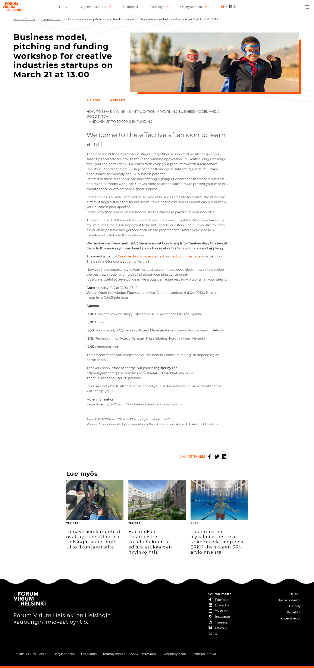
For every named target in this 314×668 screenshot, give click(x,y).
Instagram (223, 617)
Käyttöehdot (65, 654)
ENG (232, 7)
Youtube (221, 611)
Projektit (130, 7)
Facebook (209, 456)
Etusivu (63, 7)
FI (222, 7)
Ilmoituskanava (204, 654)
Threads (221, 622)
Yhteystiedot (191, 7)
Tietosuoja (89, 654)
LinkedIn (224, 456)
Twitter (217, 456)
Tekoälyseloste (114, 654)
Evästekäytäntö (173, 654)
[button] (306, 7)
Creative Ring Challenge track (142, 256)
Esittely (156, 7)
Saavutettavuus (143, 654)
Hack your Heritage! (186, 256)
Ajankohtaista (93, 7)
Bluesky (221, 628)
